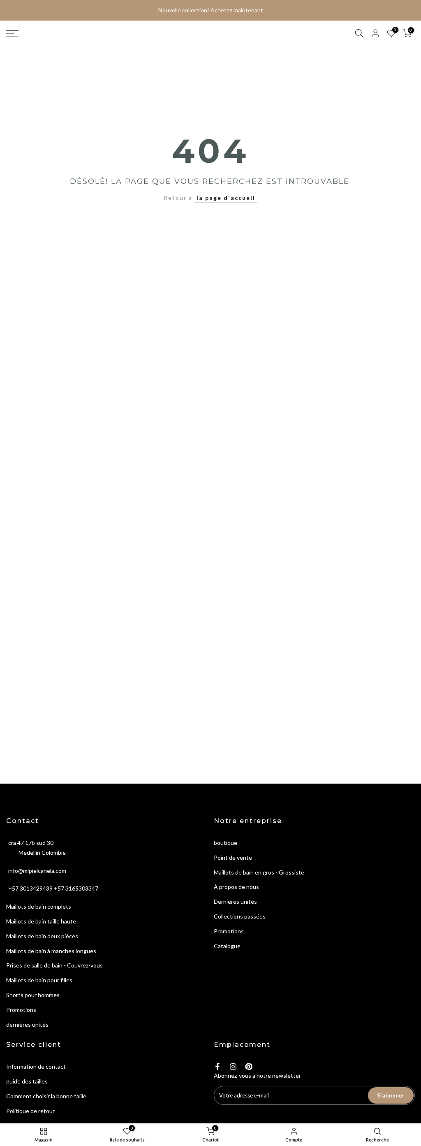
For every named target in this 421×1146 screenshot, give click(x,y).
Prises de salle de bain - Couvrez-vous (54, 965)
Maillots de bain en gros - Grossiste (259, 872)
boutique (225, 842)
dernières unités (27, 1024)
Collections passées (240, 916)
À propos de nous (236, 886)
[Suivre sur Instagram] (233, 1067)
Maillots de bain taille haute (41, 921)
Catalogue (227, 945)
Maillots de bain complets (38, 906)
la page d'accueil (226, 197)
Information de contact (36, 1066)
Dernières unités (235, 901)
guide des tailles (27, 1081)
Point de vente (233, 857)
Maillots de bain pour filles (39, 980)
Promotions (21, 1009)
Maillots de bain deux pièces (42, 936)
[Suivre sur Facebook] (217, 1067)
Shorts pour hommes (33, 994)
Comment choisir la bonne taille (46, 1096)
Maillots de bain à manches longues (51, 950)
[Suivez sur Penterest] (248, 1067)
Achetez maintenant (236, 10)
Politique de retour (30, 1110)
